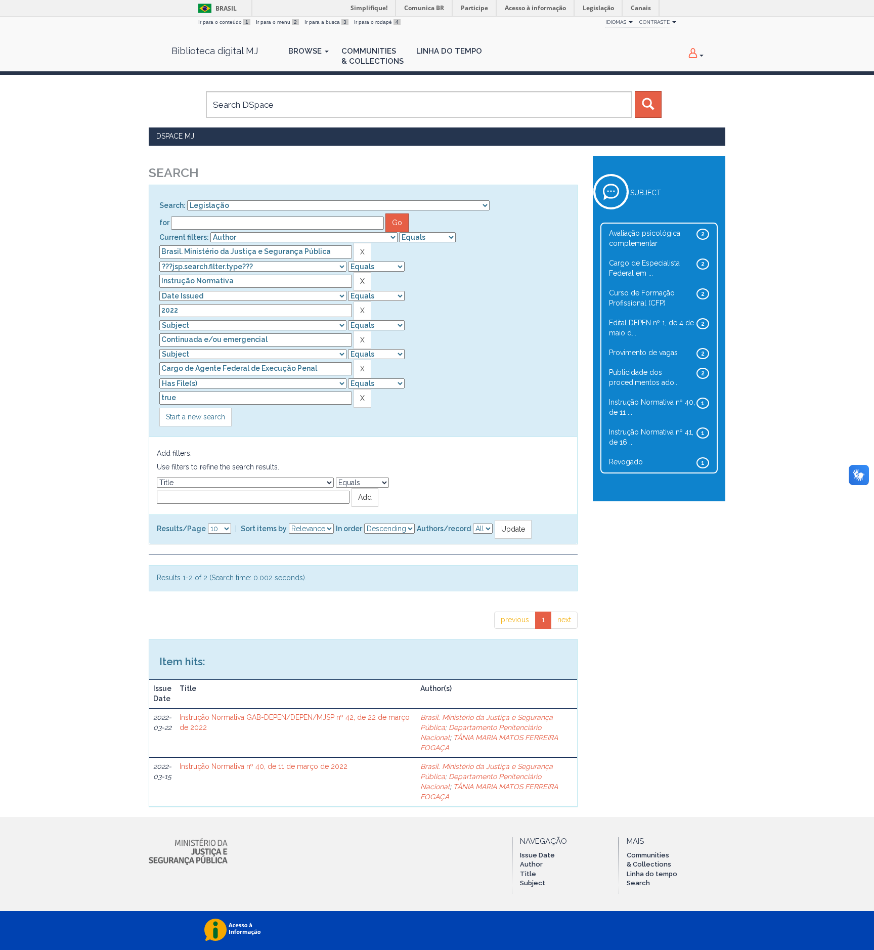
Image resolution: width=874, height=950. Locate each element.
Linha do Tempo (449, 51)
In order (349, 529)
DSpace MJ (175, 136)
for (164, 223)
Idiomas (616, 22)
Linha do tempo (652, 874)
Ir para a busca (325, 22)
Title (528, 874)
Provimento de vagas (643, 353)
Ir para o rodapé (376, 22)
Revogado (626, 462)
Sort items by (264, 529)
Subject (532, 883)
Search (638, 883)
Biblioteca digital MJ (214, 51)
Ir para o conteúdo (223, 22)
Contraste (655, 22)
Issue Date (537, 855)
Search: (172, 205)
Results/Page (181, 529)
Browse (306, 51)
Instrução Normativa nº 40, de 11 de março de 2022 (263, 766)
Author (531, 864)
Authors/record (444, 529)
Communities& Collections (372, 56)
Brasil (215, 8)
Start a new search (195, 417)
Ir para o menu (276, 22)
